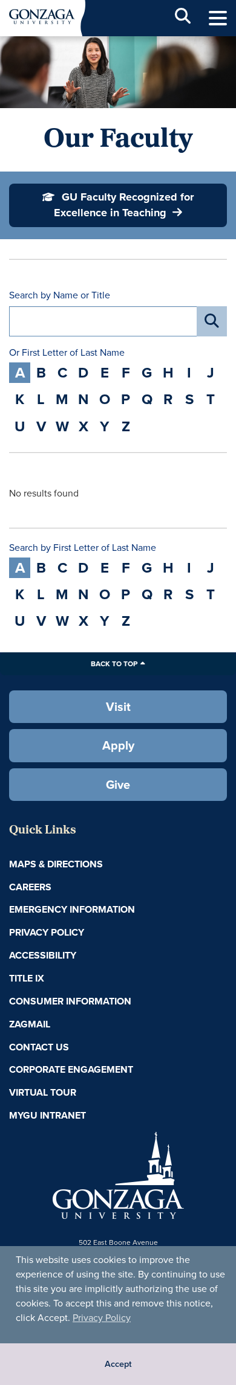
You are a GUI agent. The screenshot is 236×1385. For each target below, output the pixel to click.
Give (118, 784)
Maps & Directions (56, 864)
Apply (118, 745)
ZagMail (29, 1024)
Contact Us (39, 1047)
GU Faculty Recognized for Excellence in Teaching (124, 204)
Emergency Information (72, 909)
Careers (30, 887)
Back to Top (114, 663)
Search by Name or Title (59, 295)
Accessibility (42, 955)
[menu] (218, 18)
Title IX (26, 978)
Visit (118, 706)
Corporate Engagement (71, 1069)
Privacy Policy (102, 1317)
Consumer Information (70, 1001)
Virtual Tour (42, 1092)
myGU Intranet (47, 1115)
